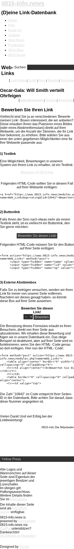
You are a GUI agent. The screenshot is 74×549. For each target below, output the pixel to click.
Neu (42, 80)
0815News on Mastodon (18, 536)
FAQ (11, 25)
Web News (16, 40)
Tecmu (24, 546)
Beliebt (53, 80)
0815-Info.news (22, 3)
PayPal (5, 528)
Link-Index (18, 80)
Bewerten (65, 100)
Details (51, 100)
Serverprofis (27, 521)
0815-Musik (16, 55)
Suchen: (20, 67)
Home (12, 20)
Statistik (14, 35)
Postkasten (16, 45)
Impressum (18, 499)
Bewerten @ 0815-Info (37, 172)
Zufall (32, 80)
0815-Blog (15, 50)
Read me (15, 30)
